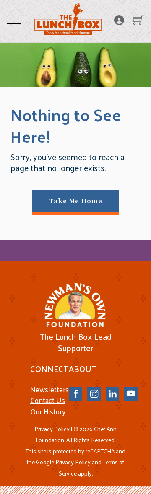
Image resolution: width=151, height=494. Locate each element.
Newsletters (49, 389)
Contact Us (47, 400)
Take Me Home (75, 201)
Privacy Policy (52, 429)
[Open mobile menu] (14, 21)
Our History (47, 411)
